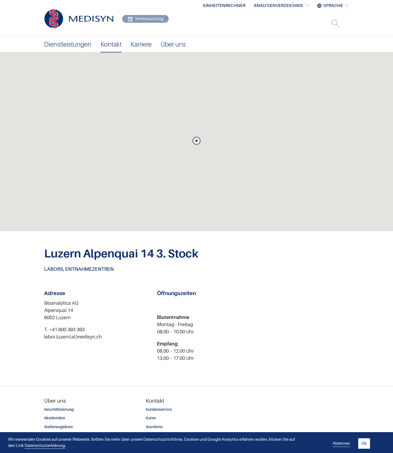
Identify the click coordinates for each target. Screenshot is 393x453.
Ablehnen (341, 443)
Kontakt (111, 44)
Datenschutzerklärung (45, 445)
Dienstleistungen (67, 44)
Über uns (173, 44)
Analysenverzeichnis (278, 5)
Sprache (333, 5)
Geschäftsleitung (59, 409)
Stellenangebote (58, 427)
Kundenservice (159, 409)
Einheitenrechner (224, 5)
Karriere (141, 44)
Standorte (154, 427)
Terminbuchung (149, 19)
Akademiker (54, 418)
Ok (364, 443)
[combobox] (302, 23)
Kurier (151, 418)
